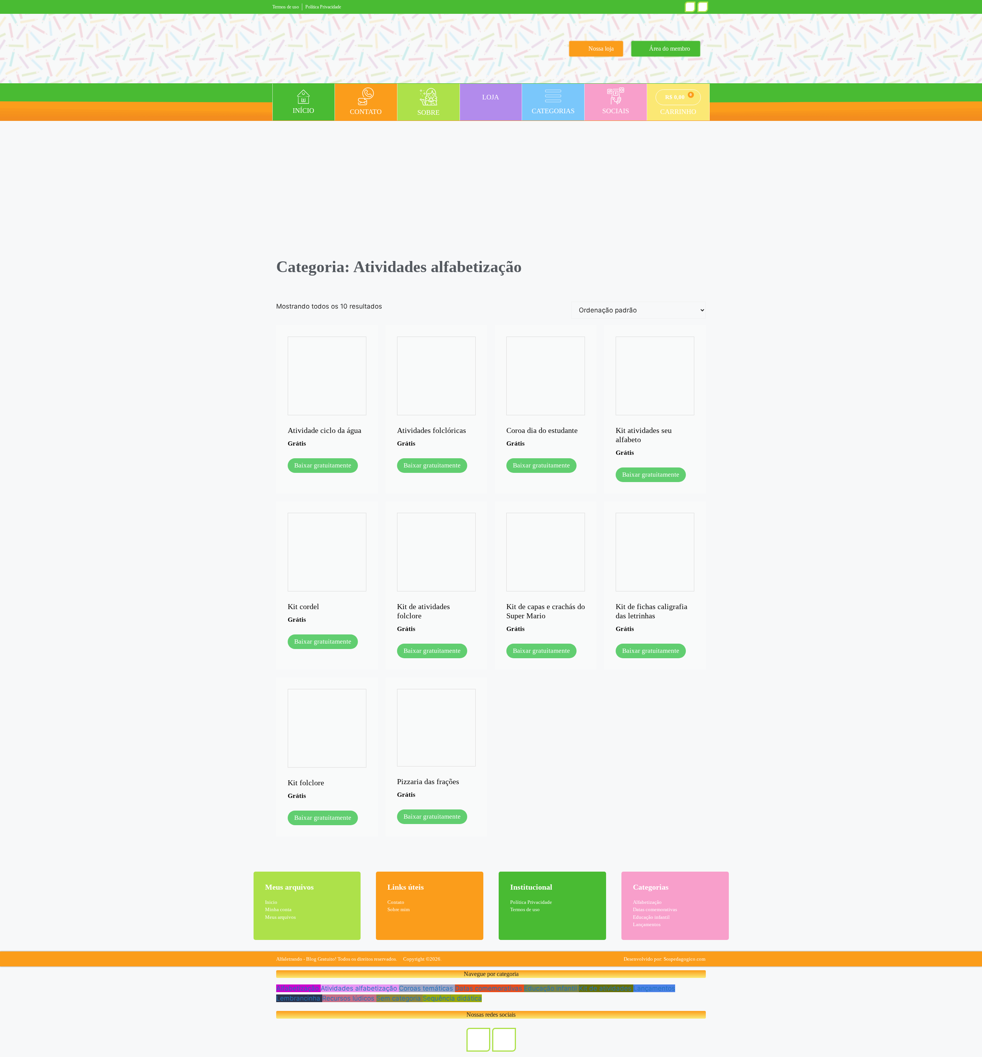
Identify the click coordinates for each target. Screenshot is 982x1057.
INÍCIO (303, 110)
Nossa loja (601, 48)
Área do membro (669, 48)
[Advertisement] (491, 178)
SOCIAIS (615, 111)
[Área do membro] (639, 49)
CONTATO (366, 112)
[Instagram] (690, 7)
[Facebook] (702, 7)
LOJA (490, 97)
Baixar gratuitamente (322, 465)
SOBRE (428, 112)
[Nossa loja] (577, 49)
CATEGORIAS (553, 111)
